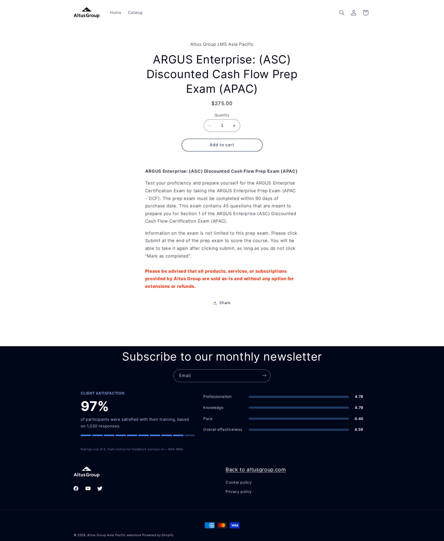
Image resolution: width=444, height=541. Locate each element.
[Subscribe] (264, 375)
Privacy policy (239, 491)
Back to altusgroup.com (256, 469)
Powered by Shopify (157, 535)
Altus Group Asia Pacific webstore (114, 535)
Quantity (222, 115)
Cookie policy (239, 482)
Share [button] (224, 302)
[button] (342, 13)
